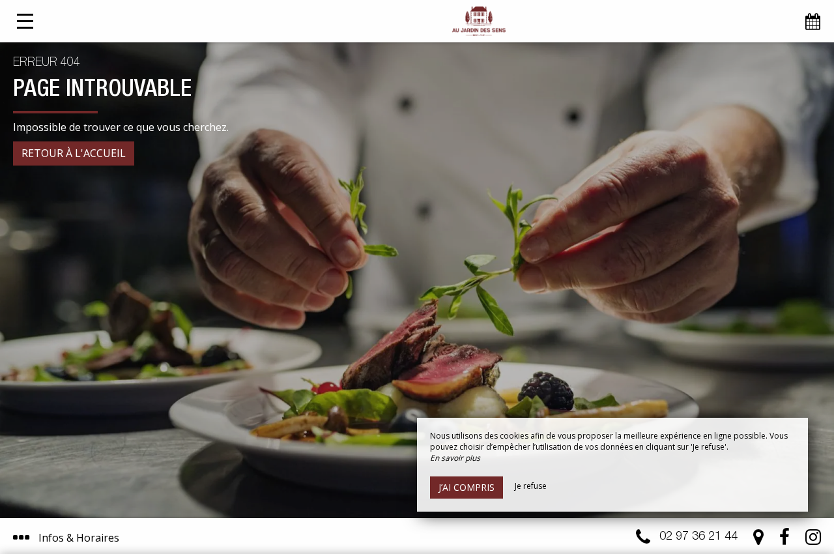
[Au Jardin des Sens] (479, 21)
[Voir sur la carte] (758, 540)
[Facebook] (784, 540)
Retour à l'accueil (74, 153)
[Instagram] (813, 540)
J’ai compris (467, 487)
